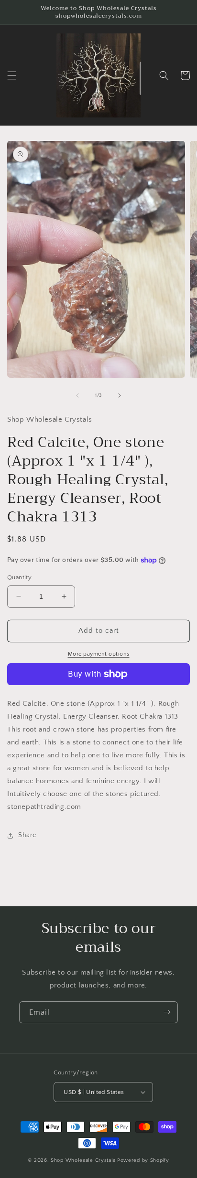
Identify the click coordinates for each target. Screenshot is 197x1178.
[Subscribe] (166, 1012)
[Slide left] (77, 395)
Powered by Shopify (143, 1160)
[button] (11, 75)
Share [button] (27, 835)
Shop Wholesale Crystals (83, 1160)
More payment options (99, 654)
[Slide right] (119, 395)
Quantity (19, 577)
